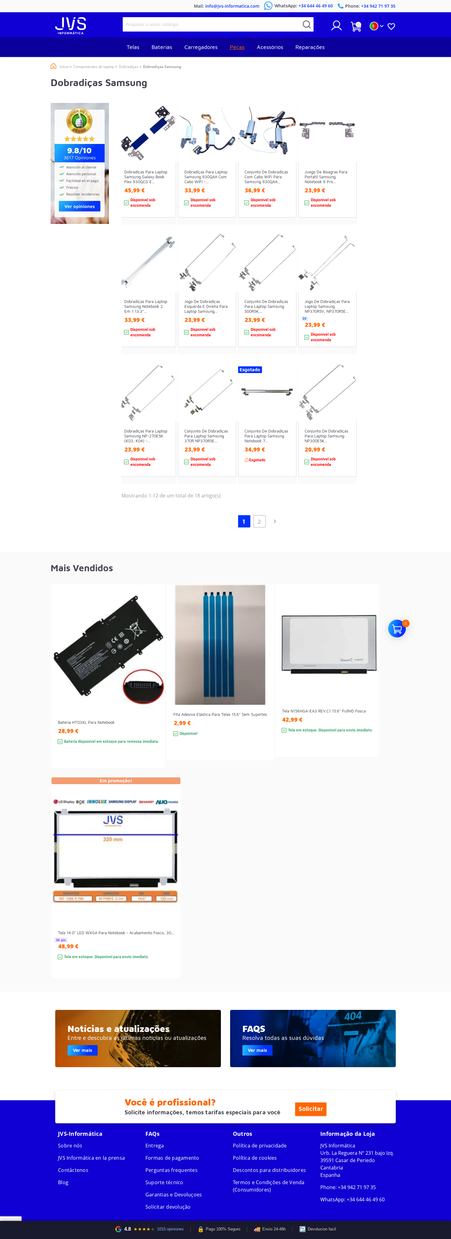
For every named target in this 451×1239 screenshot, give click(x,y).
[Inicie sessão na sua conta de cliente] (336, 28)
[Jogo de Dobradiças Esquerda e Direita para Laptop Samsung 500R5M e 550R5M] (225, 304)
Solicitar (311, 1108)
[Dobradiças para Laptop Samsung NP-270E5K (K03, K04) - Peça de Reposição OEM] (165, 434)
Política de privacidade (260, 1145)
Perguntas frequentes (171, 1170)
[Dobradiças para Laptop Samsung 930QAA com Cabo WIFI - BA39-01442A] (225, 175)
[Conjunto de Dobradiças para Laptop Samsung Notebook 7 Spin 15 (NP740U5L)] (285, 434)
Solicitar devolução (168, 1206)
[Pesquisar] (307, 24)
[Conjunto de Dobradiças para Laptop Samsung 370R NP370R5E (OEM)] (225, 434)
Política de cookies (255, 1157)
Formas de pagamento (172, 1157)
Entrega (154, 1145)
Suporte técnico (164, 1182)
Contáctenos (73, 1170)
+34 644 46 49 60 (366, 1199)
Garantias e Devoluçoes (173, 1194)
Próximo (275, 521)
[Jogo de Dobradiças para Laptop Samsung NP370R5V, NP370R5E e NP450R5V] (346, 304)
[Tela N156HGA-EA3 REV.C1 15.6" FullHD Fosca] (368, 681)
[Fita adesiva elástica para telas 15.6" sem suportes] (263, 683)
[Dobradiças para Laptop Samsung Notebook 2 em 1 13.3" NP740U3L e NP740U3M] (165, 304)
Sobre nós (70, 1145)
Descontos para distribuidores (269, 1170)
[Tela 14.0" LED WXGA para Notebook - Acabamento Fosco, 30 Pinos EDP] (169, 888)
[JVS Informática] (70, 32)
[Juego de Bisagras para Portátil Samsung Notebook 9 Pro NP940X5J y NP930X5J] (346, 175)
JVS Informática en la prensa (91, 1157)
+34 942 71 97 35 (357, 1187)
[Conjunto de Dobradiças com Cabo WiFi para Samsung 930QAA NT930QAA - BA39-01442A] (285, 175)
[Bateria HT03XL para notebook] (154, 687)
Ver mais (82, 1050)
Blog (63, 1182)
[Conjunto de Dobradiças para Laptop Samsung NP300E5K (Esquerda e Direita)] (346, 434)
